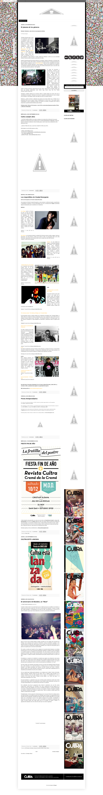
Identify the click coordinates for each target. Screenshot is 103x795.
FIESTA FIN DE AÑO (28, 443)
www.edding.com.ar (29, 130)
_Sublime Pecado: (25, 134)
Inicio (36, 751)
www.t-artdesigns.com (28, 133)
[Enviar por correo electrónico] (39, 110)
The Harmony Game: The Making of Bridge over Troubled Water (34, 313)
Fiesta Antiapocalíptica (29, 398)
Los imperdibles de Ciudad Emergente (34, 197)
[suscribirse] (66, 58)
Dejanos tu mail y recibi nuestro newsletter (75, 85)
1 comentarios (34, 746)
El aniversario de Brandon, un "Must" (34, 602)
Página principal (23, 20)
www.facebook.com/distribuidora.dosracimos (36, 132)
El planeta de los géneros (30, 27)
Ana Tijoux (23, 211)
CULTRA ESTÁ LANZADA (30, 539)
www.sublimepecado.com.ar (34, 134)
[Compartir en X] (42, 110)
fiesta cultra (27, 533)
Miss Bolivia (23, 235)
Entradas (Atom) (29, 753)
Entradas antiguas (55, 751)
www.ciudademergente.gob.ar (36, 388)
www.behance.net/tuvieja (49, 120)
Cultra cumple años (28, 117)
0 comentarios (34, 110)
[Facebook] (74, 58)
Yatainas (48, 241)
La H (22, 347)
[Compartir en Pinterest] (45, 110)
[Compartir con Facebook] (44, 110)
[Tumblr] (78, 58)
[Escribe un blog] (41, 110)
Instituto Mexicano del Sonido (27, 264)
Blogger (55, 785)
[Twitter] (70, 58)
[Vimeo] (82, 58)
